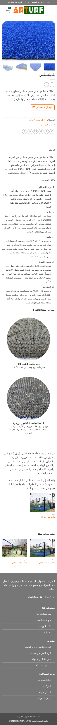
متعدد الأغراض (34, 120)
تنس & (47, 659)
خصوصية (19, 716)
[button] (53, 10)
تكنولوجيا (46, 632)
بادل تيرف (44, 124)
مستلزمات (45, 665)
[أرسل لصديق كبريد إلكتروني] (35, 131)
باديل (43, 120)
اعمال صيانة (45, 692)
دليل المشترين (44, 680)
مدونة (38, 716)
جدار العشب (30, 647)
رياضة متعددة (31, 653)
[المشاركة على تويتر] (40, 131)
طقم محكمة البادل (47, 517)
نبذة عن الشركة (44, 614)
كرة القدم (46, 653)
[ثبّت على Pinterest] (30, 131)
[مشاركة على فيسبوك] (46, 131)
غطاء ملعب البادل (19, 562)
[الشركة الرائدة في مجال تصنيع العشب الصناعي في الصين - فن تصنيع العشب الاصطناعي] (28, 10)
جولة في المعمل (43, 620)
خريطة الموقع (29, 716)
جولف (33, 659)
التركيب (47, 686)
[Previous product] (46, 84)
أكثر (36, 665)
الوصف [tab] (52, 150)
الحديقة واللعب (44, 647)
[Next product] (52, 84)
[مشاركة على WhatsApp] (51, 131)
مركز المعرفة (44, 698)
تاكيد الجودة (45, 626)
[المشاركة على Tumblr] (24, 131)
